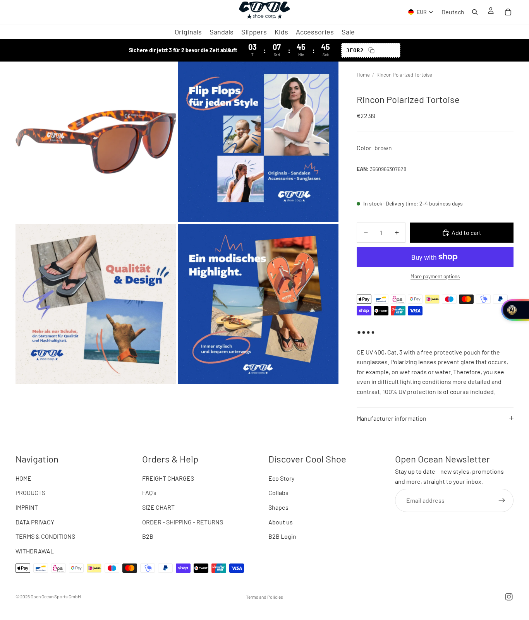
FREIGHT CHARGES (168, 477)
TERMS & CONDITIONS (45, 536)
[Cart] (508, 12)
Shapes (278, 507)
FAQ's (149, 492)
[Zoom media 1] (95, 142)
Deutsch (452, 12)
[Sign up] (502, 500)
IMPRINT (26, 507)
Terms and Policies (264, 596)
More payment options (435, 276)
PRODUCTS (30, 492)
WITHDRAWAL (34, 550)
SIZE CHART (158, 507)
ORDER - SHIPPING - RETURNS (182, 521)
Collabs (278, 492)
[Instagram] (509, 596)
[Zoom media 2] (258, 142)
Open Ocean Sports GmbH (56, 596)
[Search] (474, 12)
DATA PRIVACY (34, 521)
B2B (147, 536)
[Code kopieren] (371, 50)
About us (280, 521)
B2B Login (282, 536)
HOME (23, 477)
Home (363, 75)
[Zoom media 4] (258, 304)
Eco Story (281, 477)
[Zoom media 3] (95, 304)
